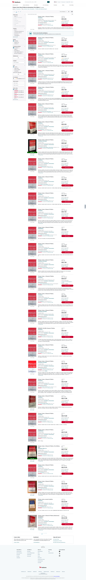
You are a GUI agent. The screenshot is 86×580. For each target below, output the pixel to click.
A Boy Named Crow (43, 317)
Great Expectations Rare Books (45, 111)
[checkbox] (13, 16)
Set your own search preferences (59, 542)
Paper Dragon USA (43, 524)
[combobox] (36, 2)
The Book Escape (43, 166)
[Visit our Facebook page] (59, 552)
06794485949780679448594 (49, 42)
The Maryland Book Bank (44, 45)
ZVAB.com (63, 571)
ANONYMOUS (40, 228)
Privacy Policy (40, 557)
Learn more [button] (15, 99)
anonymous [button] (19, 9)
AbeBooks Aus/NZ (46, 571)
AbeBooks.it (40, 571)
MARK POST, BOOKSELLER (44, 234)
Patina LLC (42, 352)
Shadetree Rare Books (44, 251)
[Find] (48, 2)
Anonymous (40, 17)
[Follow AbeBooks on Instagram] (59, 556)
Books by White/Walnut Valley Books (46, 147)
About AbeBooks (40, 551)
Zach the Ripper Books (44, 403)
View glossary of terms (57, 540)
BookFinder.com (43, 573)
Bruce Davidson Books (44, 267)
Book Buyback (29, 554)
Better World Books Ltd (44, 283)
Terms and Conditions (57, 576)
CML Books (42, 472)
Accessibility (39, 562)
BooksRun (42, 61)
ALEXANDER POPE (43, 506)
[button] (14, 12)
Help (49, 551)
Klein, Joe (45, 448)
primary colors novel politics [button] (29, 9)
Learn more (15, 36)
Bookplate (42, 301)
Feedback (85, 206)
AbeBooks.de (29, 571)
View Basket (18, 557)
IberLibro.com (58, 571)
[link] (72, 11)
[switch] (14, 78)
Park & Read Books (43, 454)
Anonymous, (40, 55)
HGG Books (42, 129)
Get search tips (56, 539)
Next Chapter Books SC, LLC (45, 386)
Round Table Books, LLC (44, 368)
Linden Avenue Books (43, 488)
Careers (39, 554)
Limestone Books (43, 437)
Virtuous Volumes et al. (44, 216)
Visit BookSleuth (36, 542)
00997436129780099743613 (49, 21)
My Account (18, 554)
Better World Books (43, 78)
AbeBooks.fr (35, 571)
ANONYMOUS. (40, 430)
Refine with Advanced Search (41, 9)
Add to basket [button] (67, 25)
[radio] (13, 42)
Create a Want (16, 542)
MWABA (46, 370)
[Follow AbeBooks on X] (59, 554)
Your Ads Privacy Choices (41, 559)
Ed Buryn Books (43, 335)
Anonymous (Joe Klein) (42, 141)
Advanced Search (19, 551)
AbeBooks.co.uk (23, 571)
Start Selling (29, 551)
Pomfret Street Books (44, 184)
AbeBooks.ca (52, 571)
